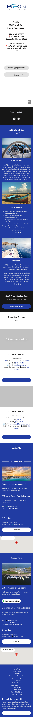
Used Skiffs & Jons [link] (16, 692)
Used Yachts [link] (16, 673)
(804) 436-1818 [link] (19, 422)
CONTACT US (16, 529)
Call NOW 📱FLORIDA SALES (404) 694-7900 (16, 68)
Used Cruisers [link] (16, 678)
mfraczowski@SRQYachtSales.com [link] (19, 424)
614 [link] (5, 361)
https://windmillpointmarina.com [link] (12, 624)
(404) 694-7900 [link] (12, 506)
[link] (16, 6)
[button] (4, 6)
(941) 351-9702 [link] (19, 363)
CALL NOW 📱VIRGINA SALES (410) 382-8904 (16, 75)
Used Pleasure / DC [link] (16, 685)
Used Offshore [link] (16, 680)
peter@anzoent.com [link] (20, 365)
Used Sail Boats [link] (16, 690)
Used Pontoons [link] (16, 687)
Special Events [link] (16, 671)
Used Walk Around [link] (16, 694)
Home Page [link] (16, 669)
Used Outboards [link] (16, 683)
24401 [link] (19, 420)
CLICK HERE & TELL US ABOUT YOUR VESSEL (16, 380)
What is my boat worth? (16, 306)
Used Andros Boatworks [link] (16, 676)
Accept (16, 713)
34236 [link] (27, 361)
